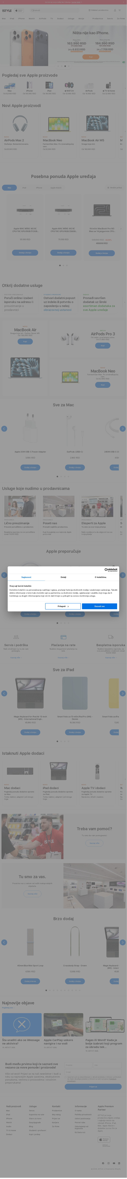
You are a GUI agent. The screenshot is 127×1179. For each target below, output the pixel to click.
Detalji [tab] (63, 577)
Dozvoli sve (100, 606)
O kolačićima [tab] (100, 577)
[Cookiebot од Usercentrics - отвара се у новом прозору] (106, 570)
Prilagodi (62, 606)
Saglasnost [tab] (26, 577)
